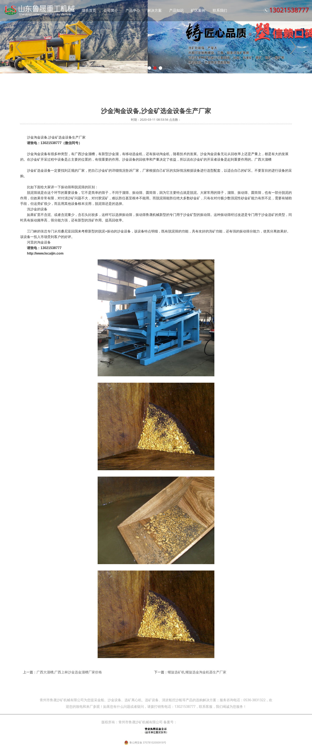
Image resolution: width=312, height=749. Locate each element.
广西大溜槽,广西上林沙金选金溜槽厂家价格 (69, 672)
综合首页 (89, 10)
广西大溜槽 (262, 159)
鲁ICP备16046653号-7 (194, 722)
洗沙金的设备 (37, 209)
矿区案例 (198, 10)
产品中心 (132, 10)
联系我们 (220, 10)
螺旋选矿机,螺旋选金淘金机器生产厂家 (197, 672)
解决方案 (154, 10)
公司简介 (111, 10)
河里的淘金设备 (39, 242)
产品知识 (176, 10)
